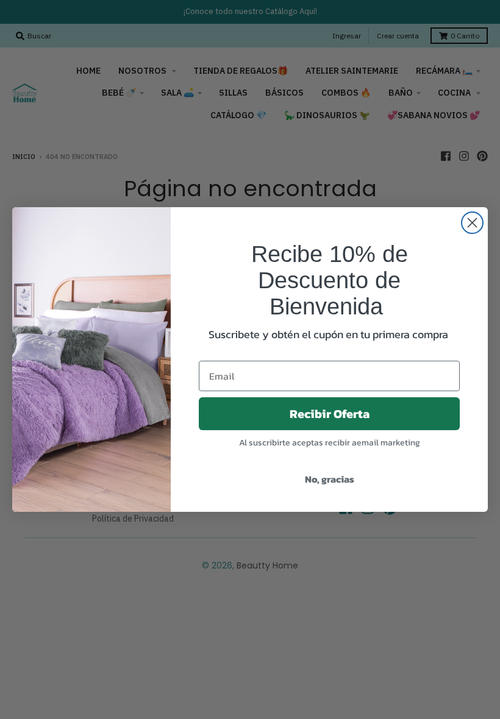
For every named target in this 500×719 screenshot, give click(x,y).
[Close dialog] (472, 222)
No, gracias (329, 479)
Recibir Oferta (330, 414)
